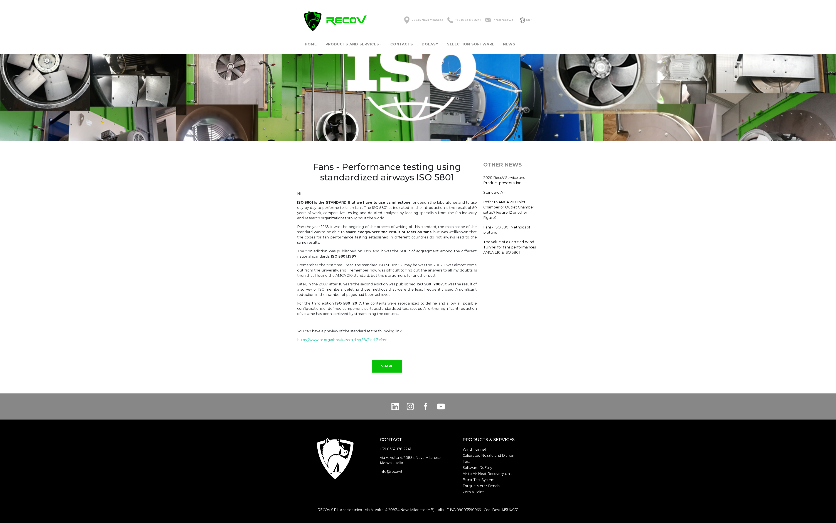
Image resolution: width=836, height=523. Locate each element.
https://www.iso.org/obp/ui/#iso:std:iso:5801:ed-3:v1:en (342, 340)
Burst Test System (478, 480)
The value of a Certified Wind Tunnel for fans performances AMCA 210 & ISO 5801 (509, 247)
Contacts (401, 44)
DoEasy (430, 44)
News (509, 44)
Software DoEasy (477, 468)
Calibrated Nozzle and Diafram (489, 455)
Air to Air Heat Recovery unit (487, 474)
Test (466, 462)
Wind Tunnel (474, 449)
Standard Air (494, 192)
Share (387, 366)
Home (311, 44)
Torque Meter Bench (481, 486)
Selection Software (470, 44)
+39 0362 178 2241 (468, 20)
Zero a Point (473, 492)
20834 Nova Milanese (427, 20)
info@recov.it (503, 20)
